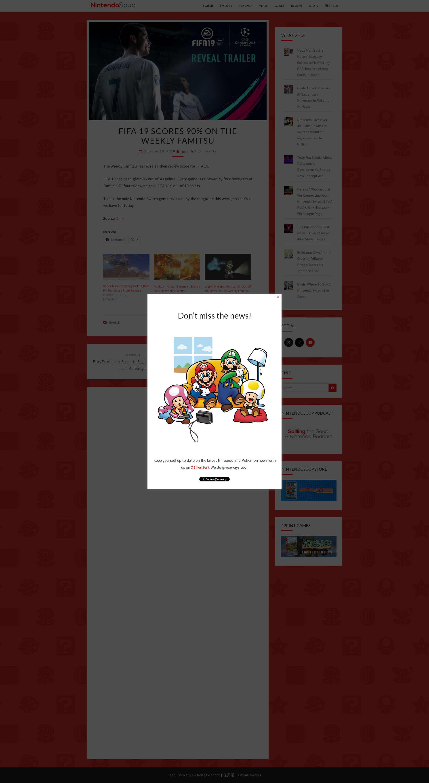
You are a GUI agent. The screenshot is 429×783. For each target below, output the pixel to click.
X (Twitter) (200, 467)
